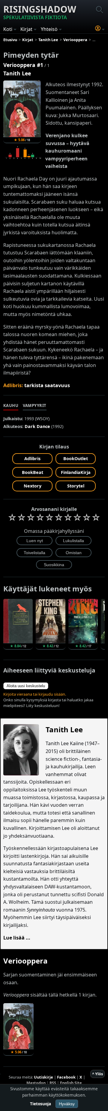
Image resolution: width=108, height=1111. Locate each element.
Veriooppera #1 (23, 64)
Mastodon (36, 1082)
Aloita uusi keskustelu (26, 686)
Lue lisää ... (16, 937)
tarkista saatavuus (47, 385)
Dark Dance (37, 426)
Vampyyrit (34, 405)
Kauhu (11, 405)
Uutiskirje (43, 1077)
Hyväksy (67, 1103)
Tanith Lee (17, 73)
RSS (53, 1082)
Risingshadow (39, 12)
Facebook (66, 1077)
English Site (71, 1082)
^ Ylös (97, 1073)
